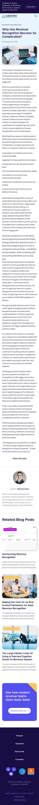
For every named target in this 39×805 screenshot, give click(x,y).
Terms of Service (19, 800)
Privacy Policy (19, 796)
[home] (18, 16)
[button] (35, 16)
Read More (31, 7)
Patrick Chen (23, 489)
